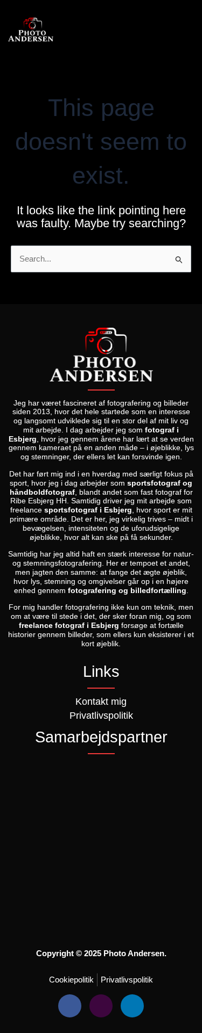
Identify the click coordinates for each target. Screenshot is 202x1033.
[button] (182, 30)
